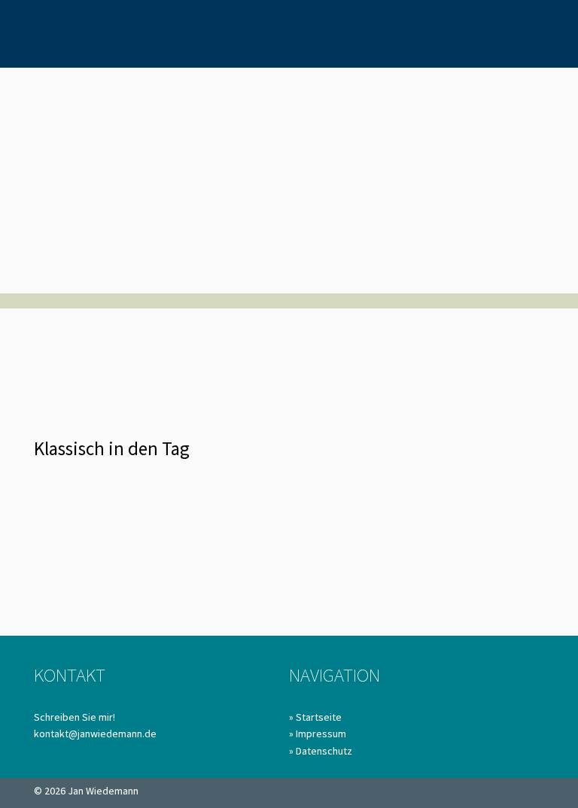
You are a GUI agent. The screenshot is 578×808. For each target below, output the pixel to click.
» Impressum (317, 733)
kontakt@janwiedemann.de (95, 733)
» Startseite (315, 717)
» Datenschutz (320, 751)
